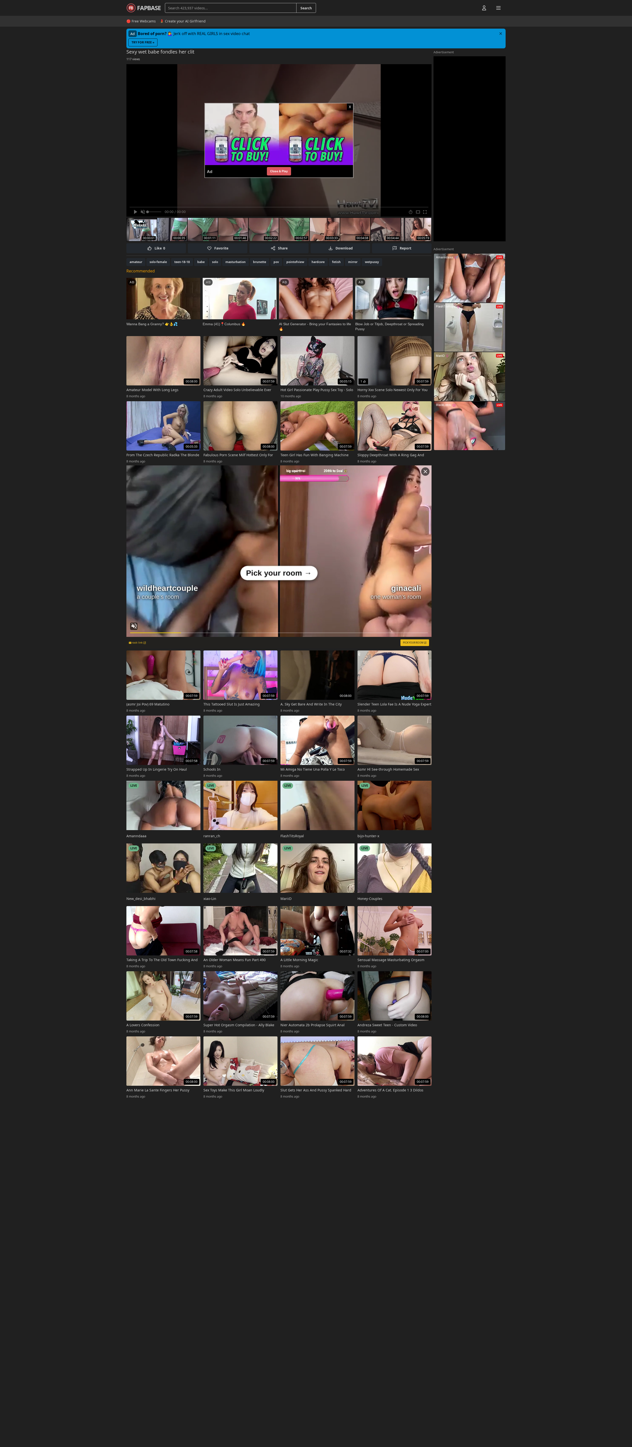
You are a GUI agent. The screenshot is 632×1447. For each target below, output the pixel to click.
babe (201, 262)
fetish (336, 262)
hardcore (318, 262)
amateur (136, 262)
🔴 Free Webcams (141, 21)
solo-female (158, 262)
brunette (259, 262)
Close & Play (279, 171)
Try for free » (143, 42)
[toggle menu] (473, 8)
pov (276, 262)
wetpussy (372, 262)
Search (306, 8)
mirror (352, 262)
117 (133, 59)
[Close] (501, 34)
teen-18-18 (182, 262)
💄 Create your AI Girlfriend (183, 21)
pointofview (295, 262)
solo (215, 262)
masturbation (235, 262)
